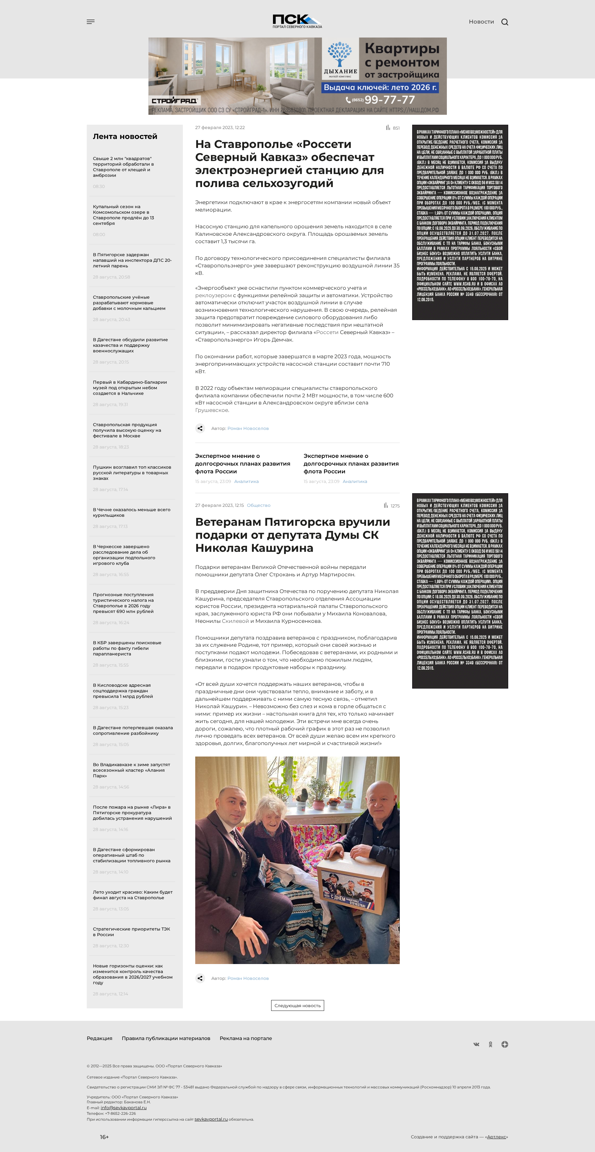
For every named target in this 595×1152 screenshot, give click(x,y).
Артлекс (496, 1137)
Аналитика (246, 481)
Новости (481, 22)
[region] (134, 575)
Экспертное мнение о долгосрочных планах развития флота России (242, 464)
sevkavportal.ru (211, 1119)
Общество (259, 505)
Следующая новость (298, 1005)
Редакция (99, 1038)
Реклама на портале (246, 1038)
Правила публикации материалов (166, 1038)
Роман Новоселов (248, 428)
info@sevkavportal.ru (124, 1107)
